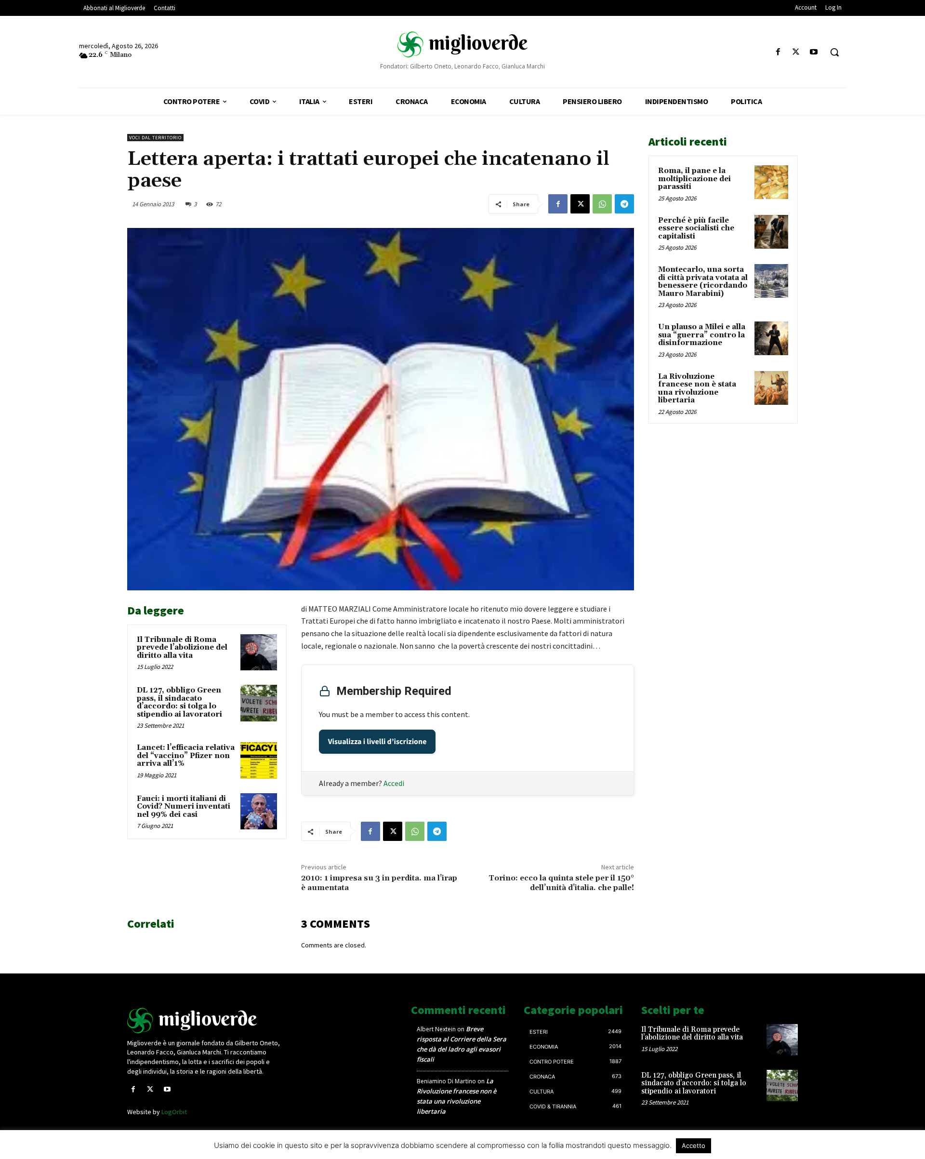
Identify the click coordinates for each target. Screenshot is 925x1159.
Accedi (393, 783)
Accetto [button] (693, 1145)
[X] (796, 52)
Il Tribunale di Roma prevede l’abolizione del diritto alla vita (182, 647)
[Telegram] (624, 203)
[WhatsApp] (602, 203)
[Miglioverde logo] (205, 1020)
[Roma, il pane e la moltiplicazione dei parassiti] (771, 182)
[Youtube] (813, 52)
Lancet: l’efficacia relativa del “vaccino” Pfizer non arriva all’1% (186, 755)
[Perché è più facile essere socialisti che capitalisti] (771, 232)
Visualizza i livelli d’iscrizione (377, 741)
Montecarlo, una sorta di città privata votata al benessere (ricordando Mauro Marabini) (703, 281)
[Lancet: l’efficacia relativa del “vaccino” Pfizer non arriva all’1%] (258, 760)
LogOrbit (174, 1111)
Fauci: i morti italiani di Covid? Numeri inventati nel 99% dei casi (183, 806)
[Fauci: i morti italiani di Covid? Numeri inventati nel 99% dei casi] (258, 811)
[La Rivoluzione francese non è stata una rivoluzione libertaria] (771, 388)
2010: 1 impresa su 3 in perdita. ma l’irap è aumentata (379, 882)
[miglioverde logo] (462, 43)
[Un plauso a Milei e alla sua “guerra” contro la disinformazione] (771, 338)
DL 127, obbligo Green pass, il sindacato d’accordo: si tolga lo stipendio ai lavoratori (179, 702)
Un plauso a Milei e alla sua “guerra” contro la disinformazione (701, 334)
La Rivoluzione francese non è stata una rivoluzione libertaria (697, 388)
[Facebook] (777, 52)
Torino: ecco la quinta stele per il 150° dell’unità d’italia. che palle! (561, 882)
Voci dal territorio (155, 137)
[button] (834, 52)
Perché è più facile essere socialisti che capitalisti (696, 228)
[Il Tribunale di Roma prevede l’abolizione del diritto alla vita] (258, 652)
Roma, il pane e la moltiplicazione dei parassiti (694, 178)
